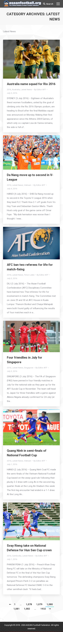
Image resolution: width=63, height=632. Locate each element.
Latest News (26, 89)
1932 (43, 608)
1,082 (27, 608)
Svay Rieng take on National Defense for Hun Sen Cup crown (29, 548)
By (40, 89)
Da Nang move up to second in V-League (30, 177)
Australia (16, 89)
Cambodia (16, 556)
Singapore (28, 368)
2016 (9, 89)
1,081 (16, 608)
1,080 (50, 604)
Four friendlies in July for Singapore (24, 360)
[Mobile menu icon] (58, 4)
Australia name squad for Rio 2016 (31, 84)
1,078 (29, 604)
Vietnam (27, 185)
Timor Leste (29, 275)
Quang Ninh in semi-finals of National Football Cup (26, 453)
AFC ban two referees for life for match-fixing (30, 267)
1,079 (39, 604)
